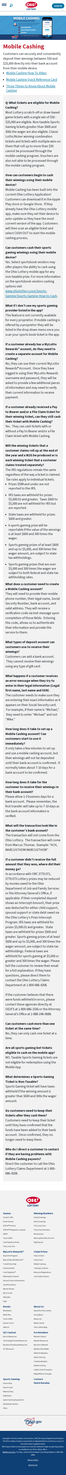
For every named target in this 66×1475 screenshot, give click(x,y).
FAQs (5, 1408)
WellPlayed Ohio (9, 1452)
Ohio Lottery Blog (40, 1327)
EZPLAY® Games (9, 1225)
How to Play (7, 1383)
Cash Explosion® (9, 1272)
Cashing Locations (41, 1268)
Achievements (8, 1268)
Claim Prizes (41, 1251)
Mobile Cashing (40, 1264)
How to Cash (8, 1387)
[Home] (31, 6)
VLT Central (9, 1332)
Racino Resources (10, 1336)
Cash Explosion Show (11, 1242)
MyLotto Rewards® (13, 1251)
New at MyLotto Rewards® (13, 1260)
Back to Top (33, 1465)
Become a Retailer (41, 1345)
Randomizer (38, 1234)
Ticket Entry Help (9, 1264)
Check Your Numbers (42, 1230)
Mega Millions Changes (43, 1374)
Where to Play (8, 1391)
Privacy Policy (33, 1460)
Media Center (39, 1323)
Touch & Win (8, 1238)
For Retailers (41, 1332)
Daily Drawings (40, 1217)
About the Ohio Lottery (42, 1310)
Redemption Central (11, 1276)
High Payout (38, 1242)
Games (7, 1213)
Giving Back (38, 1315)
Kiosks (7, 1306)
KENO (5, 1234)
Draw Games (8, 1221)
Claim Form (38, 1260)
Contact (38, 1379)
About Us (39, 1306)
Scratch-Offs (8, 1217)
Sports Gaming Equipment (13, 1400)
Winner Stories (8, 1289)
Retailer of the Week (41, 1349)
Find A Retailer (42, 1383)
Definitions (7, 1395)
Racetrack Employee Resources (15, 1345)
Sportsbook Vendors (10, 1404)
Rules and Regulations (42, 1272)
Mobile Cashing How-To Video (26, 73)
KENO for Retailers (41, 1353)
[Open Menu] (4, 6)
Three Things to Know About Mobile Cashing (30, 88)
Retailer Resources (41, 1340)
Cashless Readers (40, 1361)
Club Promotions (9, 1284)
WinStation (7, 1310)
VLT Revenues (8, 1349)
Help (5, 1301)
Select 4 (6, 1327)
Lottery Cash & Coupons (43, 1369)
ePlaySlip (6, 1297)
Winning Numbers (43, 1213)
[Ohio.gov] (33, 1422)
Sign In (58, 6)
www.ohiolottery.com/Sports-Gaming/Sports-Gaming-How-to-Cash (31, 293)
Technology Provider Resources (15, 1340)
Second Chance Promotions (14, 1280)
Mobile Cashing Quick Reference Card (31, 79)
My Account (7, 1293)
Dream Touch (8, 1323)
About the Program (10, 1255)
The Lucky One (9, 1246)
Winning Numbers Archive (44, 1238)
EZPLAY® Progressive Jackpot (14, 1230)
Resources (38, 1319)
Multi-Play (7, 1315)
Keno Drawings (40, 1221)
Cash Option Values (41, 1276)
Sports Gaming (39, 1357)
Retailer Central (40, 1336)
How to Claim (39, 1255)
